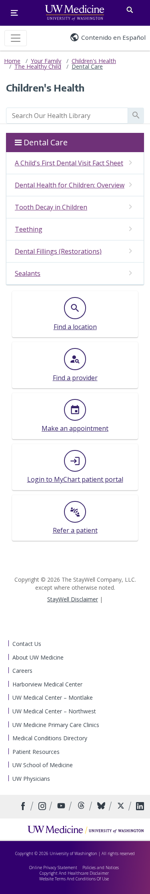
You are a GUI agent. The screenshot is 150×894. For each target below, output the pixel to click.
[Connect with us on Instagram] (43, 806)
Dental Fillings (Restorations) (58, 251)
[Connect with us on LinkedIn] (140, 806)
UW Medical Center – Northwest (54, 711)
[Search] (129, 8)
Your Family (46, 61)
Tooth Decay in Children (51, 207)
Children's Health (94, 61)
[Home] (85, 829)
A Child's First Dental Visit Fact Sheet (69, 163)
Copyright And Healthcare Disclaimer (74, 873)
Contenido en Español (113, 37)
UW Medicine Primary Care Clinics (55, 725)
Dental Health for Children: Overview (69, 185)
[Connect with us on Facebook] (24, 806)
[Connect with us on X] (121, 806)
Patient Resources (36, 752)
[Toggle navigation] (15, 38)
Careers (22, 670)
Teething (28, 229)
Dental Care (87, 66)
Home (12, 61)
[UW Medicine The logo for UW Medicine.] (74, 13)
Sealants (27, 273)
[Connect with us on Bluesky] (102, 806)
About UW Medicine (38, 657)
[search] (67, 115)
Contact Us (26, 644)
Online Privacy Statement (53, 867)
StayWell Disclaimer (72, 599)
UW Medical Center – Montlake (52, 697)
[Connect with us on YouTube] (62, 806)
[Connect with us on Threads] (82, 806)
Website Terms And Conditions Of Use (74, 879)
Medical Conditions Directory (49, 738)
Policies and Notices (100, 867)
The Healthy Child (37, 66)
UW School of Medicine (42, 765)
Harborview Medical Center (47, 684)
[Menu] (14, 13)
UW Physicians (31, 778)
